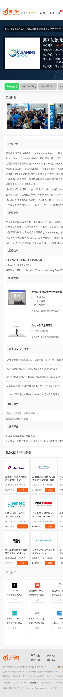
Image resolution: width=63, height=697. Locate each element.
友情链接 (33, 682)
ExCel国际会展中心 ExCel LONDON (24, 259)
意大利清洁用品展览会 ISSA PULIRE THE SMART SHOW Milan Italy (43, 515)
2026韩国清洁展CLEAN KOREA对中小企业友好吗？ (33, 385)
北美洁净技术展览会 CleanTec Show (15, 515)
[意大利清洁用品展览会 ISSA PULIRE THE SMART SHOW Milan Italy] (43, 504)
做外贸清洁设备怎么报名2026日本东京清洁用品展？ (33, 368)
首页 (42, 13)
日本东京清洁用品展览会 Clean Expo (43, 551)
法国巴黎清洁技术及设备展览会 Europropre (43, 478)
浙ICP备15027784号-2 (46, 666)
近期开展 (55, 13)
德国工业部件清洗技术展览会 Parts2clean (16, 551)
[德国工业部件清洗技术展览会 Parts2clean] (16, 540)
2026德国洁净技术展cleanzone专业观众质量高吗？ (33, 394)
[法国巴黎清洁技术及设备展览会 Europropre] (43, 467)
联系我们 (35, 660)
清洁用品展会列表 (18, 28)
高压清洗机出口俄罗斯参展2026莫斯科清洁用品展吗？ (34, 377)
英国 (57, 58)
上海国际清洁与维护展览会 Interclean (16, 478)
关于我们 (35, 655)
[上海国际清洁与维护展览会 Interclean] (16, 467)
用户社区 (11, 572)
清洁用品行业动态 (18, 349)
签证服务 (13, 426)
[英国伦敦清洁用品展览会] (27, 116)
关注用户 (48, 86)
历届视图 (11, 97)
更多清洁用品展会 (19, 452)
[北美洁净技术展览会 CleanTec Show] (16, 504)
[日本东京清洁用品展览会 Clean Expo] (43, 540)
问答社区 (30, 86)
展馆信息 (13, 250)
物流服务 (13, 404)
